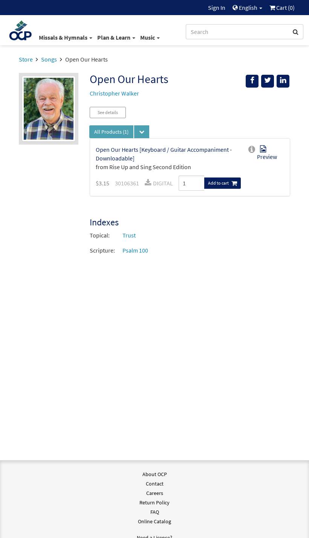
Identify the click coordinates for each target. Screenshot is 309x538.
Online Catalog (154, 521)
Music (148, 37)
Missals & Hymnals (64, 37)
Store (26, 59)
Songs (49, 59)
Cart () (285, 7)
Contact (155, 483)
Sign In (216, 7)
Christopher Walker (114, 93)
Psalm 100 (135, 250)
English (248, 7)
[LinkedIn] (283, 81)
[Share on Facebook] (252, 81)
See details (108, 112)
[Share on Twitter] (267, 81)
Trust (129, 235)
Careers (154, 493)
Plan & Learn (114, 37)
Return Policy (154, 502)
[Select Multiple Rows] (141, 131)
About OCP (154, 474)
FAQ (154, 512)
